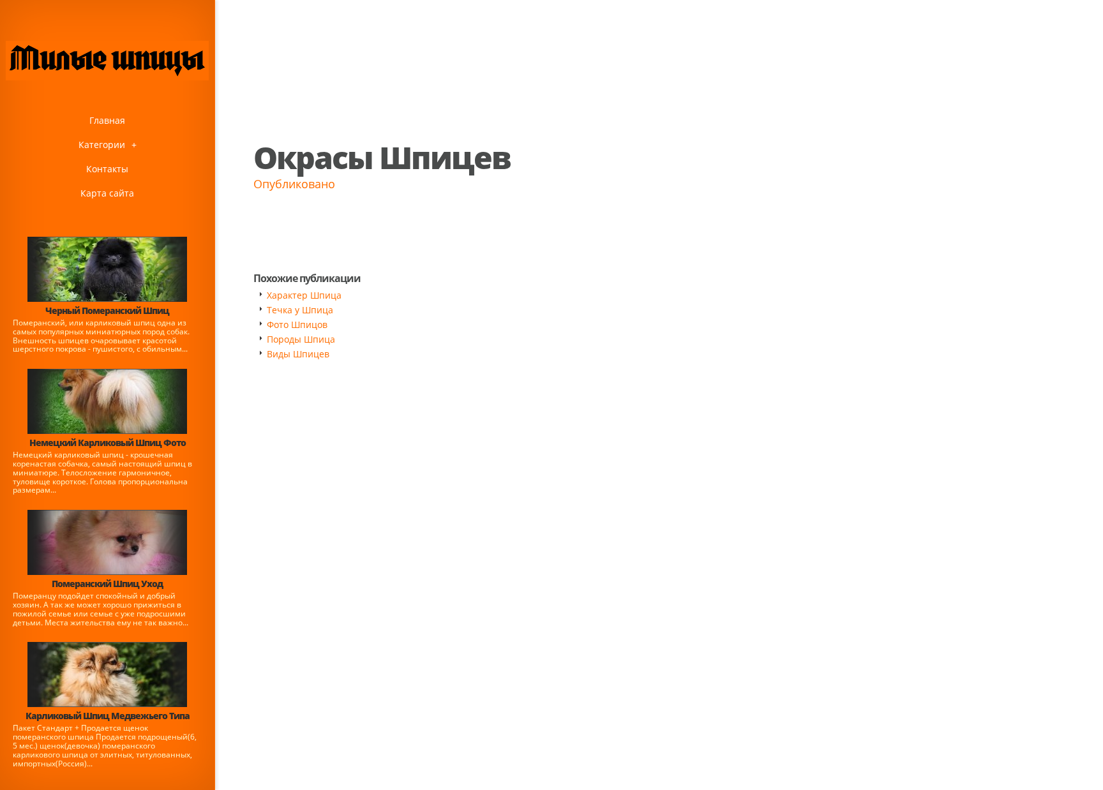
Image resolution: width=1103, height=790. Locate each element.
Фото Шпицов (297, 324)
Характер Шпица (304, 295)
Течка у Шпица (300, 310)
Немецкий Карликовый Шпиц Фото (107, 442)
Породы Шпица (301, 339)
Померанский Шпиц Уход (107, 584)
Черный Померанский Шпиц (107, 310)
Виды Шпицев (298, 354)
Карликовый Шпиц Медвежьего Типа (108, 716)
